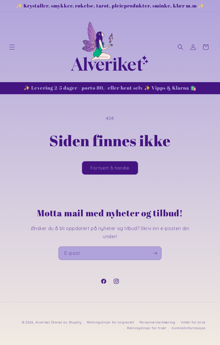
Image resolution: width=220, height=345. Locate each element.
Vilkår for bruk (193, 322)
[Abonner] (155, 253)
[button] (12, 47)
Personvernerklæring (157, 322)
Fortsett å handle (110, 168)
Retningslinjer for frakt (146, 328)
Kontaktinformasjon (189, 328)
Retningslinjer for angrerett (110, 322)
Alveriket (42, 322)
